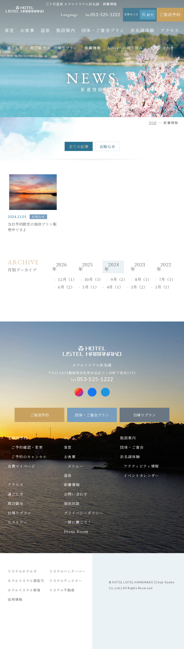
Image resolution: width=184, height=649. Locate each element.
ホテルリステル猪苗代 (26, 580)
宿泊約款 (72, 503)
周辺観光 (38, 47)
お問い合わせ (162, 47)
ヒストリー (17, 522)
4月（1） (115, 287)
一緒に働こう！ (78, 522)
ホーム (70, 437)
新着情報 (93, 47)
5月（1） (90, 287)
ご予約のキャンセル (29, 456)
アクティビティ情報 (141, 466)
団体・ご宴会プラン (103, 30)
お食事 (27, 30)
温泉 (45, 30)
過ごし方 (15, 47)
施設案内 (65, 30)
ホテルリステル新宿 (24, 590)
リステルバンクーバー (67, 571)
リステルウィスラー (65, 580)
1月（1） (163, 287)
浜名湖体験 (143, 30)
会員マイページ (21, 466)
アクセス (169, 30)
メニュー (75, 466)
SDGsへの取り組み (125, 47)
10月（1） (93, 279)
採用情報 (15, 599)
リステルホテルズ (22, 571)
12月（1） (67, 279)
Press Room (76, 531)
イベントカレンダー (141, 475)
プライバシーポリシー (83, 512)
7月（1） (167, 279)
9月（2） (119, 279)
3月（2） (139, 287)
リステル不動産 (62, 590)
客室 (9, 30)
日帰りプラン (65, 47)
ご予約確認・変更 (27, 447)
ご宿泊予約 (170, 14)
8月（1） (143, 279)
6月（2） (66, 287)
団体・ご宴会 (132, 447)
